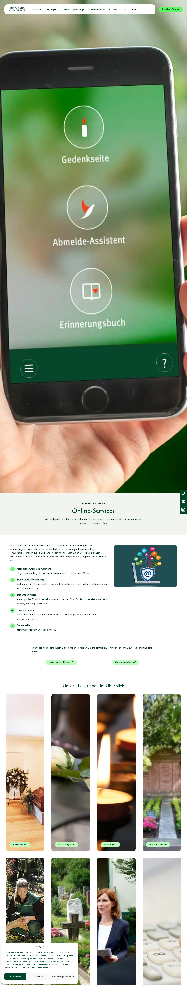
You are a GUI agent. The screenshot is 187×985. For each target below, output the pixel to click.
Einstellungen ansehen (63, 976)
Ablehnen (38, 976)
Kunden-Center (98, 523)
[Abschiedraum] (25, 772)
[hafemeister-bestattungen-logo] (17, 8)
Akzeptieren (15, 976)
